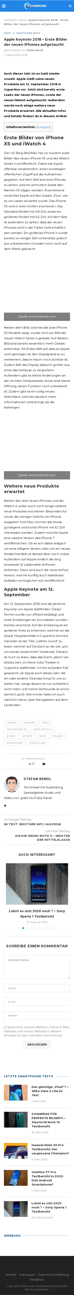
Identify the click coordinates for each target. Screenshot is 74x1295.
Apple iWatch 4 (42, 729)
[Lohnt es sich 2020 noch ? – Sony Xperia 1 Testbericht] (37, 884)
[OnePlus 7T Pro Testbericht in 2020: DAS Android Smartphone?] (16, 1178)
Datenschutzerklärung (53, 1274)
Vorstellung (37, 743)
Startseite (10, 19)
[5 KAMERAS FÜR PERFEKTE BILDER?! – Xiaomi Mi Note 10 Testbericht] (16, 1120)
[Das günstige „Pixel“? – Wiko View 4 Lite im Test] (16, 1093)
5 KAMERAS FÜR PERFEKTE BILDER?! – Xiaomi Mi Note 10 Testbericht (48, 1120)
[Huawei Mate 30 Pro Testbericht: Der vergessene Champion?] (16, 1151)
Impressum (27, 1274)
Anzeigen (43, 127)
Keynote (27, 736)
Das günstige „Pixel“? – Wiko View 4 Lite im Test (50, 1091)
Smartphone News (28, 33)
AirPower (29, 722)
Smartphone (14, 743)
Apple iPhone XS (16, 729)
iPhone (11, 736)
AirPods (11, 722)
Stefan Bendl (34, 50)
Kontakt (10, 1274)
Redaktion (37, 1279)
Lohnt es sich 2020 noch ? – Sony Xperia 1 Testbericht (49, 1207)
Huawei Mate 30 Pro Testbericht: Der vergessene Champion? (50, 1149)
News (22, 19)
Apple (45, 722)
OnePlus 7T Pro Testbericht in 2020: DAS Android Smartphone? (48, 1178)
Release (58, 736)
